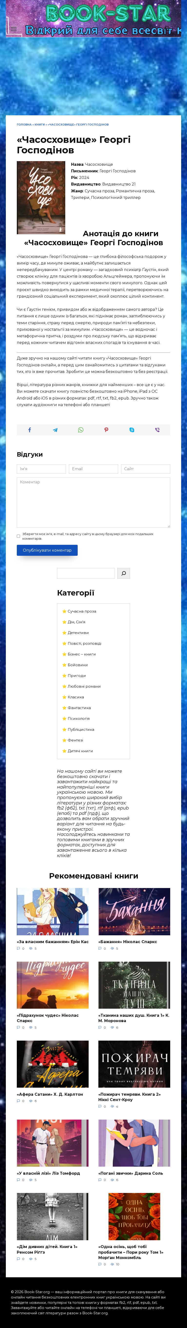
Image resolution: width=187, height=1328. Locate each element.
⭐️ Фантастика (76, 707)
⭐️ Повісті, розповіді (81, 643)
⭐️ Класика (73, 697)
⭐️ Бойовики (75, 665)
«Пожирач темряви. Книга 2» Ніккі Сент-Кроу (129, 1097)
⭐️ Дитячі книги (77, 751)
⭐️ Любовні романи (81, 686)
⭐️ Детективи (75, 632)
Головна (24, 124)
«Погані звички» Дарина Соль (130, 1173)
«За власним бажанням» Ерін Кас (53, 941)
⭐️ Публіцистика (78, 729)
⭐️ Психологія (76, 718)
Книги (40, 124)
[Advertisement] (93, 79)
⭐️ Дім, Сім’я (73, 622)
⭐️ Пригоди (74, 675)
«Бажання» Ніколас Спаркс (127, 941)
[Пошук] (123, 573)
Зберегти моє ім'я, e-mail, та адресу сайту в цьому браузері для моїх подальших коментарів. (87, 536)
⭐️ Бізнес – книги (79, 654)
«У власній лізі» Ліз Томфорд (48, 1173)
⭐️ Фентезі (72, 740)
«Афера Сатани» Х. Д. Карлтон (50, 1094)
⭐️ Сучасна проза (79, 611)
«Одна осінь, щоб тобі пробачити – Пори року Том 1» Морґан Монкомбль (130, 1252)
